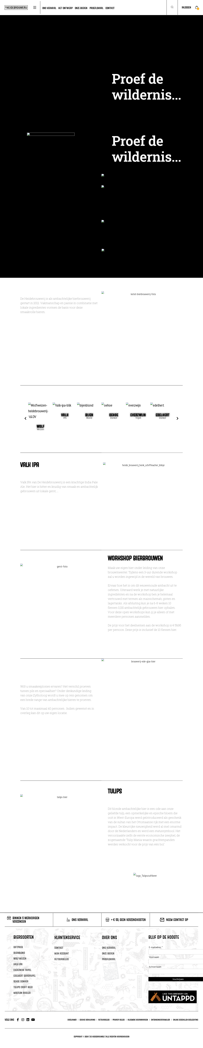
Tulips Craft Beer (23, 987)
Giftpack (18, 947)
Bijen (89, 415)
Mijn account (61, 953)
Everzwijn (138, 415)
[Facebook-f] (18, 1020)
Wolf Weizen (19, 958)
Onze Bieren (108, 953)
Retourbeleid (61, 959)
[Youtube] (33, 1020)
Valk (65, 415)
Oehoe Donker (20, 981)
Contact (58, 947)
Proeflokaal (108, 959)
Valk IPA (18, 964)
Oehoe (113, 415)
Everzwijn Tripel (22, 969)
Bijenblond (19, 952)
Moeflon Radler (22, 992)
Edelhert (163, 415)
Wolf (40, 426)
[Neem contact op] (162, 920)
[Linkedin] (28, 1020)
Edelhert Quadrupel (24, 975)
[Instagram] (23, 1020)
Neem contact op (177, 919)
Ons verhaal (109, 947)
